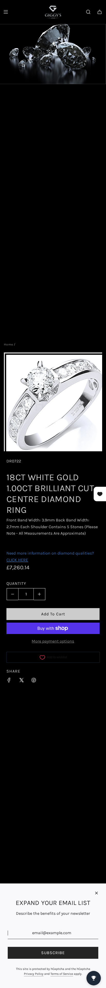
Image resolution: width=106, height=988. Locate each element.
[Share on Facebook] (9, 681)
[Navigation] (5, 12)
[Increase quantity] (39, 594)
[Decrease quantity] (12, 594)
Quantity (16, 583)
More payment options (53, 641)
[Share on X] (21, 681)
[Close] (96, 893)
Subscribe (53, 952)
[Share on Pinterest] (33, 681)
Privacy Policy (33, 974)
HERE (23, 559)
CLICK (11, 559)
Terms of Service (61, 974)
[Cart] (99, 12)
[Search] (88, 12)
